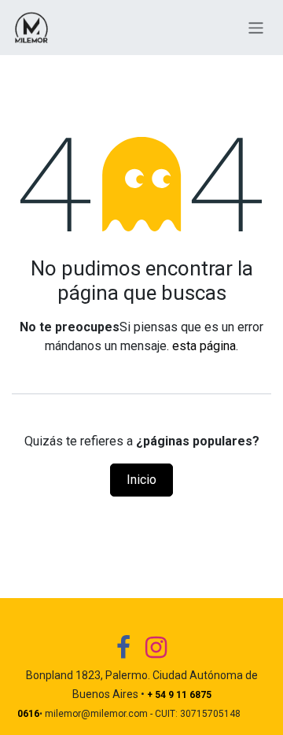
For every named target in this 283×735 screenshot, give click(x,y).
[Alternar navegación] (256, 27)
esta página (204, 345)
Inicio (141, 479)
